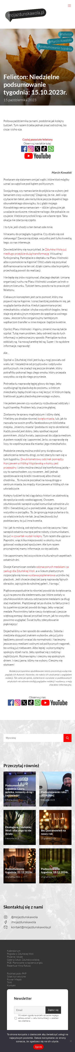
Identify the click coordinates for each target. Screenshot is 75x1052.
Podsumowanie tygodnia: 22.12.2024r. (19, 872)
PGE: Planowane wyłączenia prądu (25, 962)
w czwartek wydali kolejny (26, 536)
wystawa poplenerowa (41, 575)
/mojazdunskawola (23, 922)
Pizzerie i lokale (15, 956)
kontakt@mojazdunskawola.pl (31, 927)
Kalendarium (13, 950)
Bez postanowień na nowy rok (53, 834)
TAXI (9, 982)
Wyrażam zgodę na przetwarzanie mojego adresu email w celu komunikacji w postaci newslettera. (38, 1018)
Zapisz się (53, 1010)
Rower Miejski (14, 979)
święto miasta (46, 418)
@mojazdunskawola (24, 917)
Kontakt (11, 985)
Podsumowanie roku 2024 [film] (53, 795)
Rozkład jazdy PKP (16, 973)
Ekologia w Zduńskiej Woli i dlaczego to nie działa (18, 832)
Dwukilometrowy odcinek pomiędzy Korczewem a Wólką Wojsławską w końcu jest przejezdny (33, 463)
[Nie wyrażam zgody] (70, 1041)
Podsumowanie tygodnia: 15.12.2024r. (55, 872)
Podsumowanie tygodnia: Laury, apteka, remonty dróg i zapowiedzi (19, 792)
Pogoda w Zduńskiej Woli (20, 953)
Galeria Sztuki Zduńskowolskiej (23, 959)
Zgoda (38, 1046)
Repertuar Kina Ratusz (19, 965)
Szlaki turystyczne (16, 976)
